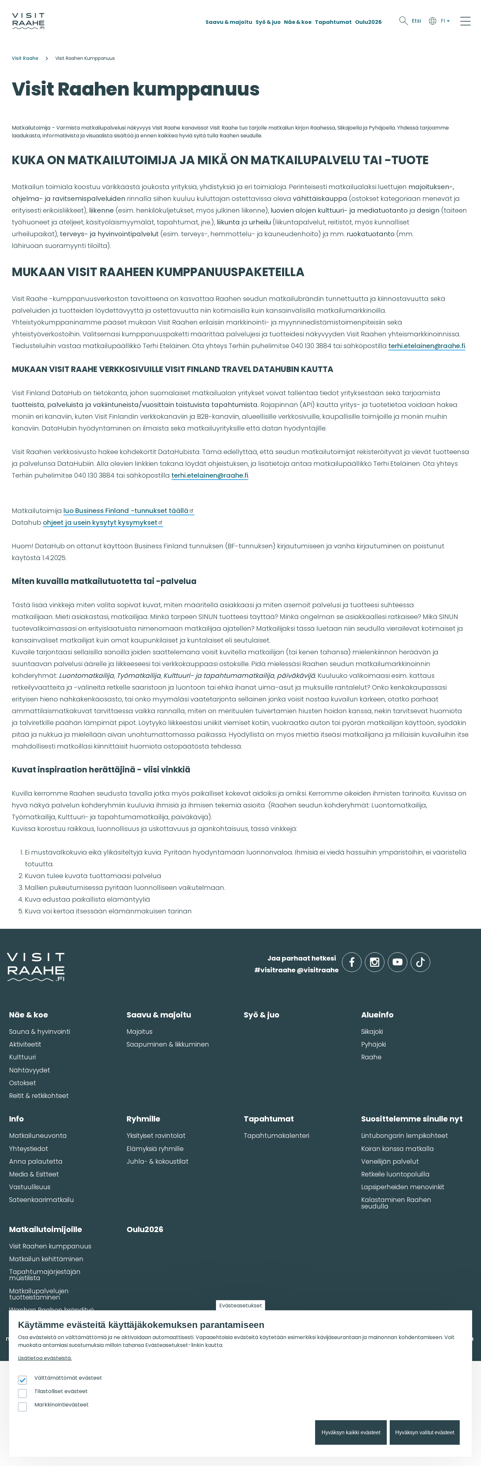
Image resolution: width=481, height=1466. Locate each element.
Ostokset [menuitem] (22, 1083)
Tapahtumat (333, 22)
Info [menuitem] (16, 1119)
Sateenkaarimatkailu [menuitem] (41, 1199)
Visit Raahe (25, 58)
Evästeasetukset (240, 1305)
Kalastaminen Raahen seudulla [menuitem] (396, 1202)
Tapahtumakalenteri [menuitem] (276, 1135)
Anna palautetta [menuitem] (35, 1161)
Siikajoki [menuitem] (372, 1031)
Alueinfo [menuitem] (377, 1015)
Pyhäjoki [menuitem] (373, 1044)
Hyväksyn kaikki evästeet (351, 1432)
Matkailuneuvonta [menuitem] (38, 1135)
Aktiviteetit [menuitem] (25, 1044)
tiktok (429, 958)
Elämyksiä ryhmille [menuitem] (155, 1148)
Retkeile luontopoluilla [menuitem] (395, 1174)
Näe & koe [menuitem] (28, 1015)
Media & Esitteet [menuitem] (34, 1174)
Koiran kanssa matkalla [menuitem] (397, 1148)
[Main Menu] (465, 21)
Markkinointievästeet (61, 1404)
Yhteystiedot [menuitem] (28, 1148)
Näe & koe (298, 22)
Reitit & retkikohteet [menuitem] (39, 1095)
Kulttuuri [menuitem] (22, 1057)
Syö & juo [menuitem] (261, 1015)
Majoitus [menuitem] (139, 1031)
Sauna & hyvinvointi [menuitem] (39, 1031)
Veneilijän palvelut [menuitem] (390, 1161)
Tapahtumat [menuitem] (269, 1119)
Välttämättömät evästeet (68, 1378)
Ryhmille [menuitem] (143, 1119)
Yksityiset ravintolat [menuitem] (156, 1135)
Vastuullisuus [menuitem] (29, 1187)
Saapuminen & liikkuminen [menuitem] (168, 1044)
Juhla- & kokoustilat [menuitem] (157, 1161)
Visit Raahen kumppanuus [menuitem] (50, 1246)
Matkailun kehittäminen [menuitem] (46, 1259)
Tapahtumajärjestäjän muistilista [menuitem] (44, 1274)
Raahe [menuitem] (371, 1057)
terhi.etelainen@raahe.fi (426, 345)
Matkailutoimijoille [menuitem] (45, 1229)
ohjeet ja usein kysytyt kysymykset (100, 522)
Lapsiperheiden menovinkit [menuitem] (402, 1187)
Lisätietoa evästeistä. (45, 1358)
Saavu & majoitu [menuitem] (159, 1015)
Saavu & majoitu (228, 22)
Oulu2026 (368, 22)
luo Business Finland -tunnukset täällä (125, 510)
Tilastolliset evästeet (61, 1391)
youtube (406, 958)
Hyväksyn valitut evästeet (424, 1432)
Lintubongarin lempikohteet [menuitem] (404, 1135)
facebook (360, 958)
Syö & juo (268, 22)
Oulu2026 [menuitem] (145, 1229)
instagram (383, 958)
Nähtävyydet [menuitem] (29, 1070)
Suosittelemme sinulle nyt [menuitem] (412, 1119)
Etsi (416, 21)
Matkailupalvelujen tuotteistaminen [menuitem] (39, 1294)
